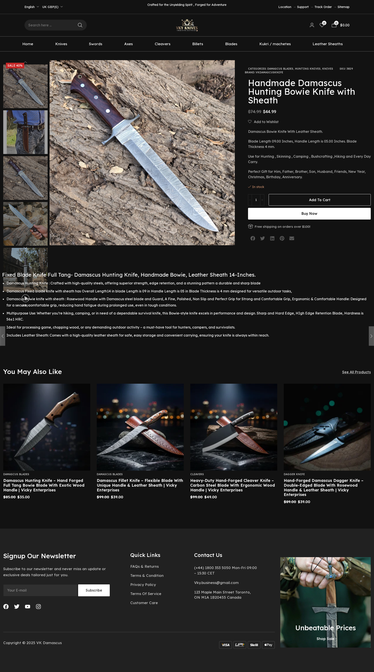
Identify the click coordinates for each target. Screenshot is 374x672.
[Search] (80, 25)
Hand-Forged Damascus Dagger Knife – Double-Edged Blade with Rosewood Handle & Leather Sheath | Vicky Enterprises (323, 487)
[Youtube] (27, 606)
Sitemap (344, 7)
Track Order (323, 7)
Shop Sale (325, 639)
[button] (312, 25)
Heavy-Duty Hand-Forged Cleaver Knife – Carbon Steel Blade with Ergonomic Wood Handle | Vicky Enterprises (232, 485)
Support (303, 7)
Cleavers (197, 474)
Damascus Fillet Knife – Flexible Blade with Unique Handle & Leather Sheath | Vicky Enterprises (140, 485)
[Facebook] (6, 606)
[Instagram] (38, 606)
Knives (327, 68)
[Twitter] (16, 606)
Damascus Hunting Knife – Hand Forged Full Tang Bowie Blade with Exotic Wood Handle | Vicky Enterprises (43, 485)
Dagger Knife (294, 474)
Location (284, 7)
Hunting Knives (308, 68)
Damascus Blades (280, 68)
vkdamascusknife (269, 72)
